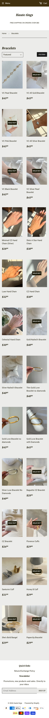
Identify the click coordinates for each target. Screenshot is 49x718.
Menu (7, 3)
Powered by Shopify (32, 703)
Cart (45, 3)
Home (4, 33)
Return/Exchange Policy (24, 671)
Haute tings (24, 14)
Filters (42, 54)
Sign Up (42, 691)
